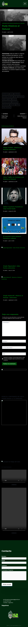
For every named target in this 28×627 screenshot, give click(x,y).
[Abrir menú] (24, 3)
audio (11, 93)
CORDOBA (16, 93)
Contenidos (5, 23)
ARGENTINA (5, 93)
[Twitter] (5, 608)
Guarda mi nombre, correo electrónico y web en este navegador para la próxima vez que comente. (14, 359)
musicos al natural (7, 102)
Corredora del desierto (8, 96)
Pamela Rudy (6, 104)
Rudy (17, 104)
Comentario (6, 322)
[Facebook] (2, 608)
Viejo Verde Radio (7, 107)
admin (5, 32)
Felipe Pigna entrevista (5, 115)
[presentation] (14, 136)
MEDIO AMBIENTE (7, 99)
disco (15, 96)
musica (14, 99)
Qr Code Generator (7, 467)
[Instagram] (8, 608)
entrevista (21, 96)
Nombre (5, 341)
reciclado (12, 104)
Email (3, 560)
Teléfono (4, 565)
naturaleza (15, 102)
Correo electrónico (8, 347)
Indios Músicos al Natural (21, 115)
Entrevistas (11, 23)
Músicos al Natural (20, 23)
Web (4, 354)
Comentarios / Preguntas (8, 570)
